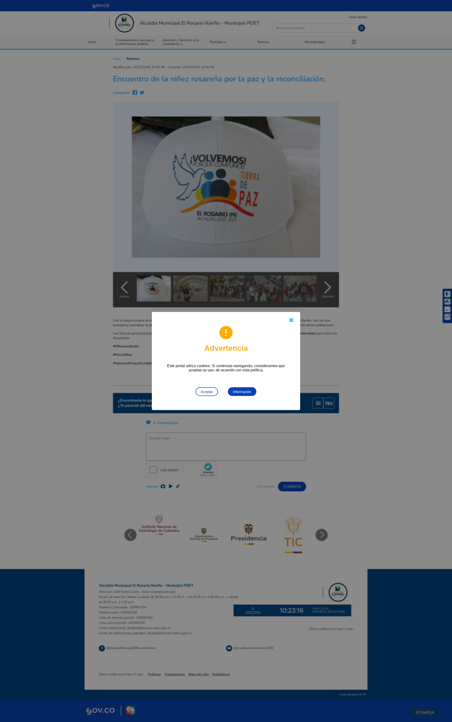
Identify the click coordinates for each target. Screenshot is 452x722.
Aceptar (207, 392)
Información (242, 392)
